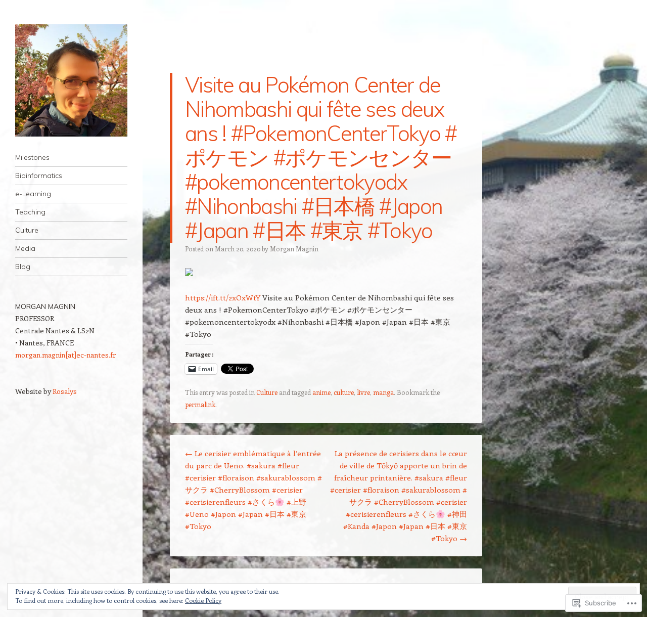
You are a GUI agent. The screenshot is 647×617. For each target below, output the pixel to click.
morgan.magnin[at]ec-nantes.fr (65, 355)
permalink (200, 404)
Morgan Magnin (294, 248)
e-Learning (33, 193)
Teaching (30, 211)
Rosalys (65, 391)
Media (25, 248)
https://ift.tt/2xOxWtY (222, 297)
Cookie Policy (203, 600)
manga (383, 392)
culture (344, 392)
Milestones (32, 157)
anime (321, 392)
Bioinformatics (38, 175)
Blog (22, 266)
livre (363, 392)
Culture (26, 230)
